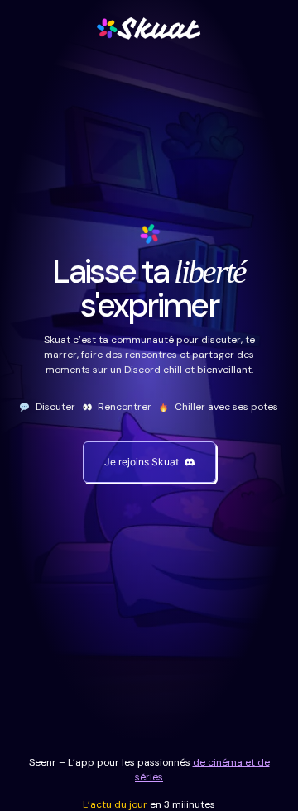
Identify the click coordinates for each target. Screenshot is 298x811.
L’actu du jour (115, 804)
